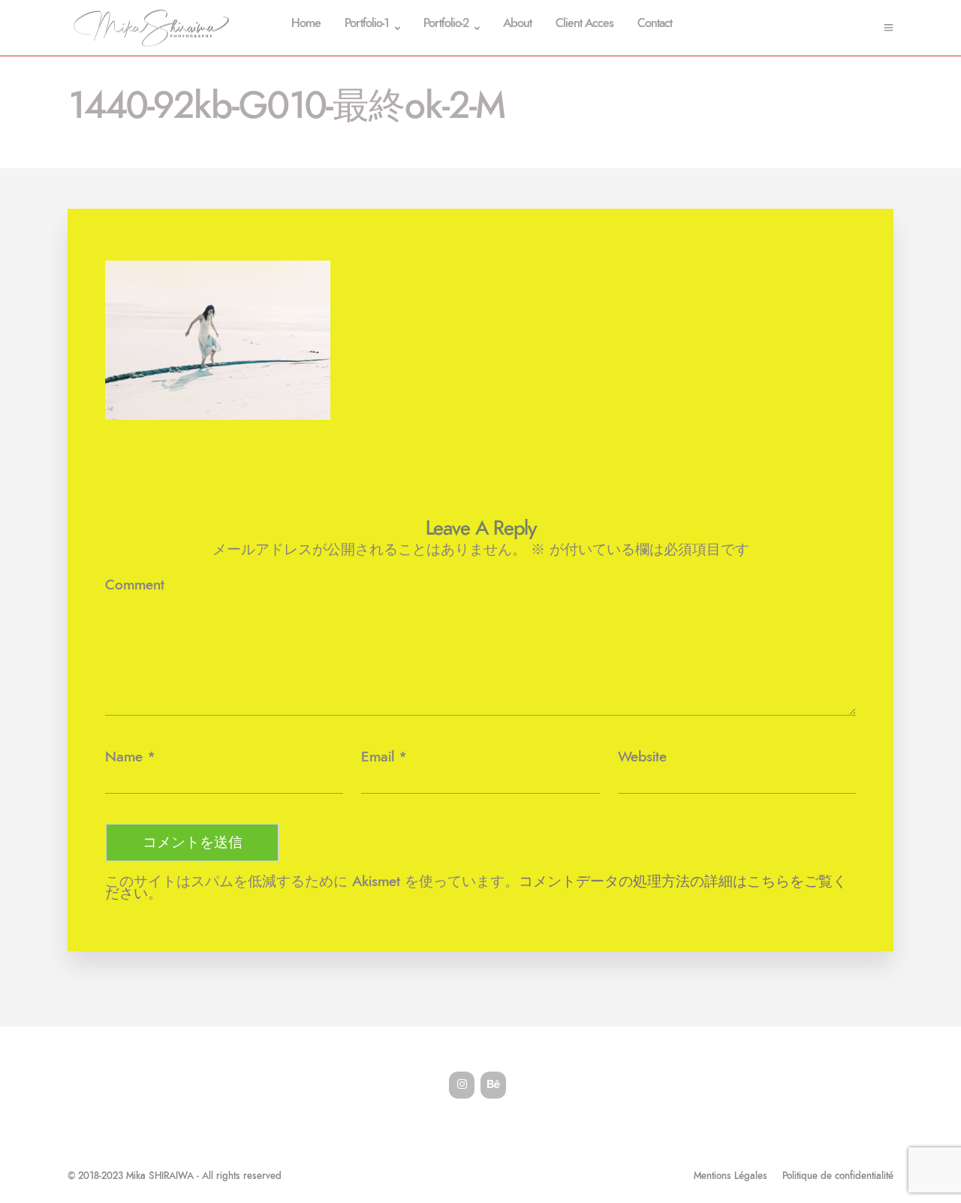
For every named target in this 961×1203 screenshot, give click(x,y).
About (517, 24)
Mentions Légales (730, 1176)
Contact (654, 24)
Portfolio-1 (367, 24)
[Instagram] (461, 1085)
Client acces (584, 24)
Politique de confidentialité (837, 1176)
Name (124, 757)
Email (377, 757)
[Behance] (493, 1085)
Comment (134, 585)
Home (306, 24)
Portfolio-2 (445, 24)
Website (642, 757)
